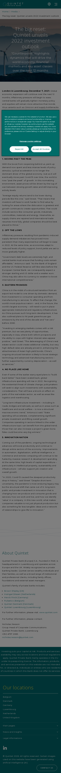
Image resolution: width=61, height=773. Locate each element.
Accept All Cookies (41, 149)
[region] (31, 133)
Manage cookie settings (30, 141)
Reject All (19, 149)
